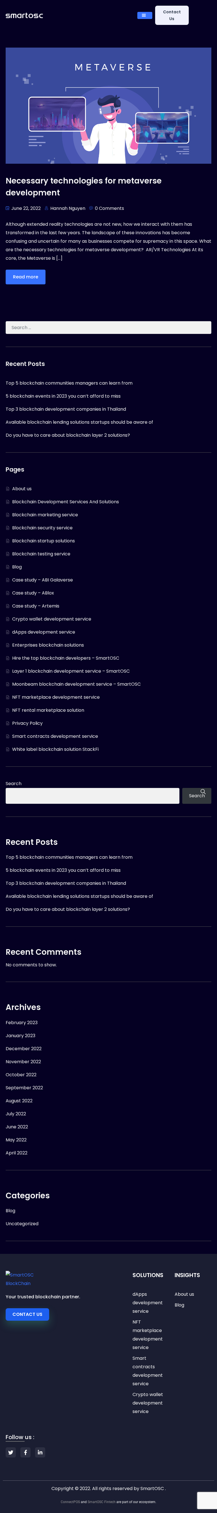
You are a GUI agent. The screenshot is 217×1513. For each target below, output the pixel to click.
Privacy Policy (27, 723)
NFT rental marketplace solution (48, 710)
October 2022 (21, 1074)
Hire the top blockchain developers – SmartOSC (65, 658)
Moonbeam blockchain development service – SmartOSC (76, 684)
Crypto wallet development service (51, 619)
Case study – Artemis (35, 606)
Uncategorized (22, 1223)
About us (22, 488)
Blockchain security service (42, 528)
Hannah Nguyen (67, 208)
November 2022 (23, 1061)
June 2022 (17, 1127)
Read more (25, 277)
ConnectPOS (70, 1502)
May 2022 (16, 1140)
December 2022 (24, 1048)
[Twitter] (11, 1452)
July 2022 (16, 1114)
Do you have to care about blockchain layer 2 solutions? (68, 435)
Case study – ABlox (33, 593)
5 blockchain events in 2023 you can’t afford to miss (63, 396)
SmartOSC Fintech (102, 1502)
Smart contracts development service (55, 736)
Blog (17, 567)
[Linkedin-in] (40, 1452)
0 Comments (109, 208)
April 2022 (16, 1153)
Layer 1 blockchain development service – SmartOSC (71, 671)
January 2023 (20, 1035)
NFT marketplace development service (56, 697)
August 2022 (19, 1101)
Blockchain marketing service (45, 515)
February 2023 (22, 1022)
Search (13, 783)
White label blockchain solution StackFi (55, 749)
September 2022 (24, 1087)
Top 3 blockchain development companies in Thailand (66, 409)
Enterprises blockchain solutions (48, 645)
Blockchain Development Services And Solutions (65, 501)
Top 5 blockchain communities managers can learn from (69, 383)
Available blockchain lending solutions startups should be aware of (79, 422)
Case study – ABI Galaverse (42, 580)
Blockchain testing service (41, 554)
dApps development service (43, 632)
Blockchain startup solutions (43, 541)
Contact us (172, 15)
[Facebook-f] (25, 1452)
